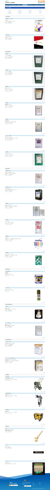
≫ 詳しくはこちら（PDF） (8, 23)
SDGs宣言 (40, 484)
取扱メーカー (34, 484)
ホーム (33, 482)
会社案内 (39, 482)
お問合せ (33, 485)
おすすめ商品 (40, 483)
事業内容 (33, 483)
